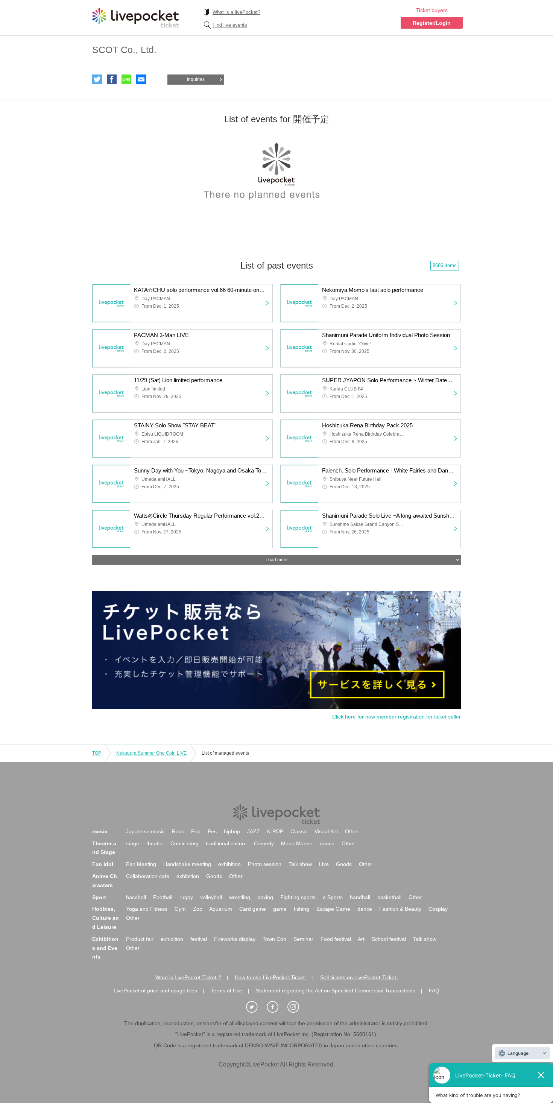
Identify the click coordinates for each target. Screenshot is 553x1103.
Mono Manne (297, 843)
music (100, 831)
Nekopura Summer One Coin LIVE (151, 753)
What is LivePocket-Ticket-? (188, 977)
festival (198, 939)
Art (361, 939)
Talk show (300, 864)
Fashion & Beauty (400, 909)
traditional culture (226, 843)
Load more (277, 559)
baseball (136, 897)
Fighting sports (298, 897)
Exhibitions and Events (105, 948)
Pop (196, 831)
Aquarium (220, 909)
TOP (96, 753)
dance (327, 843)
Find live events (230, 25)
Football (162, 897)
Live (324, 864)
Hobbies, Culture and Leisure (105, 918)
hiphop (232, 831)
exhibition (229, 864)
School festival (389, 939)
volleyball (211, 897)
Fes (212, 831)
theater (154, 843)
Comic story (184, 843)
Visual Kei (326, 831)
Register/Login (432, 23)
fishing (301, 909)
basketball (389, 897)
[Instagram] (297, 1007)
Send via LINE (126, 79)
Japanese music (145, 831)
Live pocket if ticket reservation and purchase (135, 18)
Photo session (264, 864)
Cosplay (438, 909)
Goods (344, 864)
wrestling (239, 897)
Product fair (139, 939)
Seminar (303, 939)
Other (352, 831)
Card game (252, 909)
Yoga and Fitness (146, 909)
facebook (112, 79)
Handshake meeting (187, 864)
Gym (180, 909)
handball (360, 897)
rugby (186, 897)
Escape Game (333, 909)
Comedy (264, 843)
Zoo (197, 909)
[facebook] (276, 1007)
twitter (97, 79)
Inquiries (196, 79)
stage (132, 843)
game (280, 909)
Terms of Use (226, 991)
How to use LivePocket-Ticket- (271, 977)
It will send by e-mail (141, 79)
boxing (265, 897)
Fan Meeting (141, 864)
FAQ (434, 991)
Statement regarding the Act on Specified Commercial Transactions (335, 991)
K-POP (275, 831)
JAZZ (253, 831)
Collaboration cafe (147, 876)
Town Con (274, 939)
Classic (298, 831)
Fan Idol (102, 864)
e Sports (333, 897)
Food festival (336, 939)
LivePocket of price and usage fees (155, 991)
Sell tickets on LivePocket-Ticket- (359, 977)
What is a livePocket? (236, 12)
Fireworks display (234, 939)
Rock (178, 831)
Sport (99, 897)
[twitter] (256, 1007)
